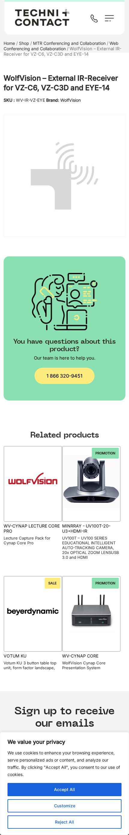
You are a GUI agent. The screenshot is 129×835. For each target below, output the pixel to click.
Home (9, 43)
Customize (64, 805)
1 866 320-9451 (64, 376)
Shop (24, 43)
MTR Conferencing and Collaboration (69, 43)
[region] (64, 783)
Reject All (64, 821)
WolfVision (70, 100)
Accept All (64, 789)
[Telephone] (95, 19)
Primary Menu (109, 18)
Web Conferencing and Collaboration (61, 46)
